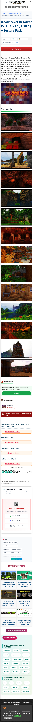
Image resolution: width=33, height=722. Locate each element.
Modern (25, 663)
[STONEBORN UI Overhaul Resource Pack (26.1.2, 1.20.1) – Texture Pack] (8, 594)
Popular (14, 667)
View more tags (16, 559)
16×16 (18, 683)
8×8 (11, 683)
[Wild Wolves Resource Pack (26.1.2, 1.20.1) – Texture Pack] (24, 575)
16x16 (16, 42)
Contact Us (6, 702)
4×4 (5, 683)
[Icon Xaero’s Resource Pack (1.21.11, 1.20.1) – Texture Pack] (24, 613)
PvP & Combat (24, 667)
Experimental (15, 655)
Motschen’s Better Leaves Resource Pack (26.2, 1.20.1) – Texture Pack (8, 585)
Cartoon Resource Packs (10, 542)
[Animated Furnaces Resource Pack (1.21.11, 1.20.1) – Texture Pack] (24, 594)
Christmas (26, 650)
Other (5, 667)
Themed (26, 671)
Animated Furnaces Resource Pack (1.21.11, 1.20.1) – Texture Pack (24, 603)
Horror (27, 659)
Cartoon (16, 650)
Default (6, 655)
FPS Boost (26, 655)
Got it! (8, 718)
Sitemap (16, 704)
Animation (7, 650)
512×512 (6, 691)
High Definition (17, 659)
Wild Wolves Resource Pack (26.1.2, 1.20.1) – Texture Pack (24, 584)
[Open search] (30, 2)
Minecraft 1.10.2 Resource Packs (12, 549)
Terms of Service (16, 702)
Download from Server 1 (12, 431)
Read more (17, 715)
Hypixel (6, 663)
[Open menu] (2, 2)
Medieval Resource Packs (10, 546)
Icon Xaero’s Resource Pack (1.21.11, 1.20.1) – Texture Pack (24, 622)
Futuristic (6, 659)
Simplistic (16, 671)
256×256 (25, 687)
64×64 (5, 687)
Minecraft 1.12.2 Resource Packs (12, 556)
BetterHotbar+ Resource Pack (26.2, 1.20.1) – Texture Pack (8, 622)
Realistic (6, 671)
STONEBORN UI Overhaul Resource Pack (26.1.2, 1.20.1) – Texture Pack (8, 603)
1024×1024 (16, 691)
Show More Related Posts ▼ (16, 630)
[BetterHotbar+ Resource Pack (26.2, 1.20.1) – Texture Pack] (8, 613)
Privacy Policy (26, 702)
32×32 (26, 683)
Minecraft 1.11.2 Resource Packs (12, 553)
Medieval (15, 663)
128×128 (15, 687)
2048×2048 (26, 691)
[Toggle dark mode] (6, 2)
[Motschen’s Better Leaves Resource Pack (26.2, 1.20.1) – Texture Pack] (8, 575)
